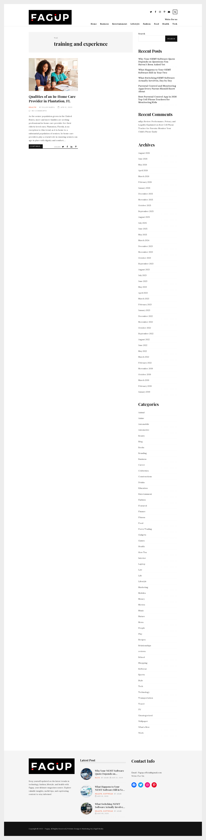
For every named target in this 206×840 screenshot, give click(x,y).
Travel (141, 704)
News (140, 622)
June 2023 (142, 281)
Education (143, 488)
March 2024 (143, 240)
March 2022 (143, 357)
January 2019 (144, 392)
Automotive (143, 430)
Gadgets (142, 535)
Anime (141, 418)
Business (104, 24)
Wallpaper (143, 721)
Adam (106, 778)
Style (140, 680)
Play (140, 634)
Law (140, 569)
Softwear (142, 669)
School (141, 657)
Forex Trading (145, 529)
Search (141, 33)
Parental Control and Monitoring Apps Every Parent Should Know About (157, 89)
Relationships (144, 645)
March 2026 (143, 176)
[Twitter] (151, 12)
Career (141, 465)
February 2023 (145, 304)
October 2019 (144, 374)
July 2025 (142, 223)
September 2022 (145, 333)
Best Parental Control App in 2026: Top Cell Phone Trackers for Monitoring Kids (157, 99)
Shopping (142, 663)
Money (141, 599)
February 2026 (145, 182)
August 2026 (144, 153)
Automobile (143, 424)
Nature (141, 616)
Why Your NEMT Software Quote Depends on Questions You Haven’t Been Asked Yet (156, 62)
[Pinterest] (164, 12)
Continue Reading (36, 146)
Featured (142, 505)
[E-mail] (169, 12)
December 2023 (145, 246)
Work (140, 733)
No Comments (39, 111)
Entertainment (119, 24)
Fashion (147, 24)
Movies (141, 604)
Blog (140, 441)
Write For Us (137, 776)
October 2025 (144, 205)
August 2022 (144, 339)
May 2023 (142, 287)
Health (165, 24)
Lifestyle (135, 24)
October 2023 (144, 258)
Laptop (141, 564)
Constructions (145, 476)
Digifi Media (98, 829)
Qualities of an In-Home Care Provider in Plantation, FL (53, 74)
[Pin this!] (76, 147)
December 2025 (145, 193)
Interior (142, 558)
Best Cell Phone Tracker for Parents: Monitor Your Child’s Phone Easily (156, 128)
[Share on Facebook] (67, 147)
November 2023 (145, 252)
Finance (141, 511)
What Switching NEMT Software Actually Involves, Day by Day (156, 79)
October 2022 (144, 328)
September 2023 (145, 263)
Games (141, 540)
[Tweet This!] (63, 147)
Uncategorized (145, 715)
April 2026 (143, 170)
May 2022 (142, 351)
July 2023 (142, 275)
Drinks (141, 482)
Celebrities (143, 470)
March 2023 (143, 298)
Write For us (171, 19)
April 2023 (143, 293)
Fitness (141, 517)
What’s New (144, 727)
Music (141, 610)
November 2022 (145, 322)
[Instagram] (160, 12)
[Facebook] (155, 12)
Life (140, 575)
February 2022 (145, 363)
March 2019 (143, 380)
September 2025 (146, 211)
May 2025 (142, 234)
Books (141, 447)
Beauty (141, 436)
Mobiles (142, 593)
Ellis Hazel (48, 107)
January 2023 (144, 310)
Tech (175, 24)
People (141, 628)
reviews (142, 651)
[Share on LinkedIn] (72, 147)
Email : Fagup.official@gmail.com (146, 772)
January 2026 (144, 188)
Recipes (142, 639)
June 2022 (142, 345)
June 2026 (142, 159)
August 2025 (144, 217)
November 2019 (145, 368)
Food (156, 24)
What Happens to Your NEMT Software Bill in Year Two (154, 71)
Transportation (145, 698)
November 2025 (145, 199)
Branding (142, 453)
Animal (141, 412)
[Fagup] (50, 24)
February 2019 (145, 386)
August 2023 (144, 269)
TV (139, 709)
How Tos (142, 552)
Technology (143, 692)
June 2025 (142, 228)
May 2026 (142, 164)
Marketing (143, 587)
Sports (141, 674)
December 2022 (145, 316)
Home (94, 24)
